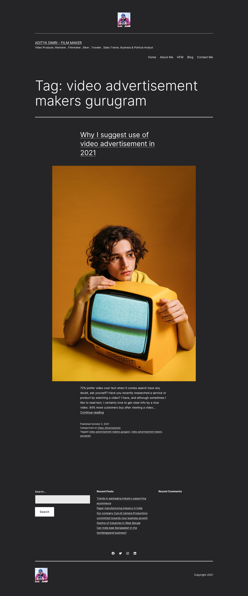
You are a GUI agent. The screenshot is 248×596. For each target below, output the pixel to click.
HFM (180, 57)
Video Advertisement (109, 427)
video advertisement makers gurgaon (109, 431)
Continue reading (92, 412)
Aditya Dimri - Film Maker (58, 43)
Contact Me (205, 57)
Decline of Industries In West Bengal (118, 522)
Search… (40, 491)
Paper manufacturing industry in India (119, 508)
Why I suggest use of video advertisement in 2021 (117, 143)
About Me (166, 57)
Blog (190, 57)
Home (152, 57)
